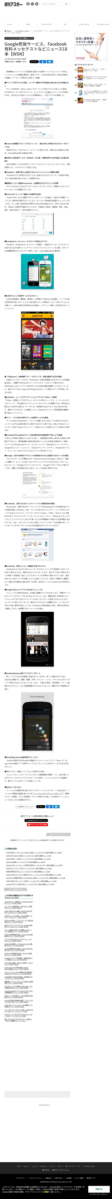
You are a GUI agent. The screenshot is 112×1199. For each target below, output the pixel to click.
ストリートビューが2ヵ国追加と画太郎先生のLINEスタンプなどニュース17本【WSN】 (18, 973)
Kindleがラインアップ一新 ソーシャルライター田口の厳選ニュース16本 (29, 868)
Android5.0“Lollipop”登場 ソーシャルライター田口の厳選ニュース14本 (28, 855)
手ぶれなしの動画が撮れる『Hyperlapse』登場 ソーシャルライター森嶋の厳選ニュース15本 (35, 878)
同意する (99, 1189)
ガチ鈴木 (23, 61)
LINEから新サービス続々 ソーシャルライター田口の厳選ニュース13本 (28, 859)
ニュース (34, 1166)
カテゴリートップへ (59, 834)
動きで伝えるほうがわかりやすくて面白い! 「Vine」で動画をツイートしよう (18, 1020)
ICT (47, 24)
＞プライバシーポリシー (99, 1194)
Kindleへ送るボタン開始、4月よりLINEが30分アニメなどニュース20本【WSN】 (18, 911)
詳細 (46, 1192)
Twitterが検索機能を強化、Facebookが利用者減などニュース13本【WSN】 (18, 935)
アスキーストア (65, 24)
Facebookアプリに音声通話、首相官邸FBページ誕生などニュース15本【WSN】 (18, 958)
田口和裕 (11, 61)
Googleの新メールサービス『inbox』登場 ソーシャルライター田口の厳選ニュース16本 (34, 852)
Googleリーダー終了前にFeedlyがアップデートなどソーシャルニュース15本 (18, 1015)
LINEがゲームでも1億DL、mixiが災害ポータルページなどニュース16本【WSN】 (18, 916)
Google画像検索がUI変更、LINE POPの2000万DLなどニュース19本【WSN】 (18, 949)
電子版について (91, 1178)
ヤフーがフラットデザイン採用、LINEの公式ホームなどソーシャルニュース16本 (18, 1010)
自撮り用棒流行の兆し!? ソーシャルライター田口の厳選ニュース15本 (28, 871)
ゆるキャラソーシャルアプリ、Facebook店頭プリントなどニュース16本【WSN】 (18, 926)
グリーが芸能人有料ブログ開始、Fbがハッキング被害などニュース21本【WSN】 (18, 930)
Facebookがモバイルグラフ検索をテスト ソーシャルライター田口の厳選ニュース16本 (33, 874)
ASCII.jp (47, 1170)
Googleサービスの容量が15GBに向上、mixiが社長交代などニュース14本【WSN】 (18, 987)
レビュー (26, 1166)
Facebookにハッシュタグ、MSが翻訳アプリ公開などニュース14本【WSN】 (18, 1005)
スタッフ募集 (79, 1178)
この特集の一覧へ (17, 889)
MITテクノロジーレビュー (62, 1170)
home (9, 31)
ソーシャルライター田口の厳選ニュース (19, 38)
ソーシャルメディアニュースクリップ (48, 793)
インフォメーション (84, 24)
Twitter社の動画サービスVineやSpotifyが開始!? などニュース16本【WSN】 (18, 944)
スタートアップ (28, 24)
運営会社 (48, 1178)
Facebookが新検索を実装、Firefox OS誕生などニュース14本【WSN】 (18, 954)
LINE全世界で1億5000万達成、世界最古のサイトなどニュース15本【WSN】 (18, 977)
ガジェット (43, 1166)
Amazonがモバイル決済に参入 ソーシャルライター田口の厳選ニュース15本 (30, 884)
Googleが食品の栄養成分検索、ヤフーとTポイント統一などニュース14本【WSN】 (18, 1001)
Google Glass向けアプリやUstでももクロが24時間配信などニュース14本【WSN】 (18, 991)
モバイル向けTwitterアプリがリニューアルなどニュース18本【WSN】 (18, 940)
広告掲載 (68, 1178)
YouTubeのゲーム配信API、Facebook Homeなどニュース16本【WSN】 (18, 902)
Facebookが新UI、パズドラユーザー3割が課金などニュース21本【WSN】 (18, 921)
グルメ (9, 24)
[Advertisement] (56, 14)
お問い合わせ (59, 1178)
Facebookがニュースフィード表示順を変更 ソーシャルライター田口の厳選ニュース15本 (34, 865)
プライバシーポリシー (35, 1178)
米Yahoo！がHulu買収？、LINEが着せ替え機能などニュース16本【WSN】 (18, 996)
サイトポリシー (20, 1178)
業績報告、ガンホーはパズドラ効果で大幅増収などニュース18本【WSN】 (18, 982)
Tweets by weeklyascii (44, 1105)
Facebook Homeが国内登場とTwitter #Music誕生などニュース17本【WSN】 (16, 968)
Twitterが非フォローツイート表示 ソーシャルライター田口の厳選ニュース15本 (31, 881)
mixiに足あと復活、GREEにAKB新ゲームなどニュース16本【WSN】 (18, 963)
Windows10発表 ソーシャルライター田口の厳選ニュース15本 (25, 862)
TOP (18, 1166)
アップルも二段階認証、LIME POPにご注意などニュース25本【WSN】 (18, 907)
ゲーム (52, 1166)
